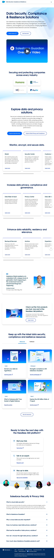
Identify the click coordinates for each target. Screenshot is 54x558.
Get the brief (25, 33)
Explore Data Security (14, 133)
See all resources (27, 414)
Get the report (33, 405)
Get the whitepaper (35, 374)
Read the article (8, 405)
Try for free (19, 448)
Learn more (7, 168)
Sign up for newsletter (22, 477)
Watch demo (11, 33)
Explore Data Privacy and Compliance (35, 133)
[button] (51, 161)
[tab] (22, 342)
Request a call (20, 463)
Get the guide (7, 374)
